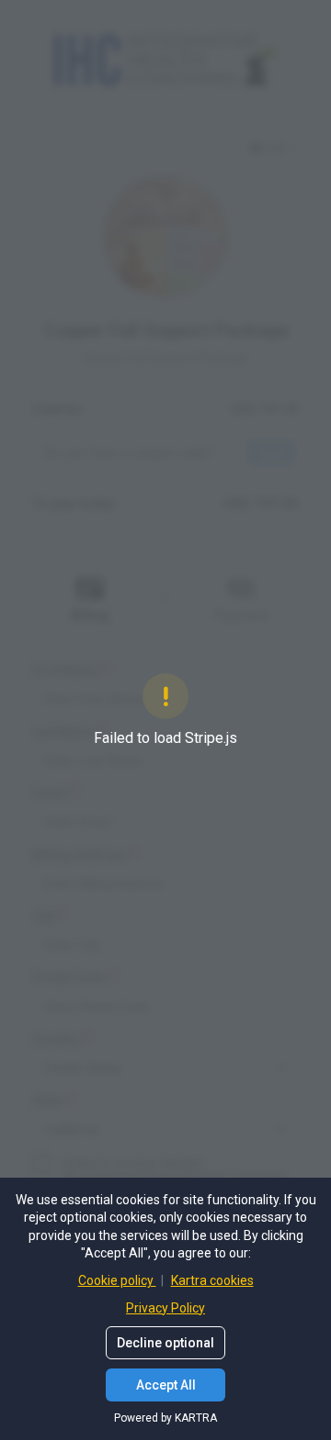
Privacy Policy (165, 1308)
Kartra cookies (212, 1280)
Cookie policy (117, 1280)
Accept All (166, 1385)
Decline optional (165, 1342)
